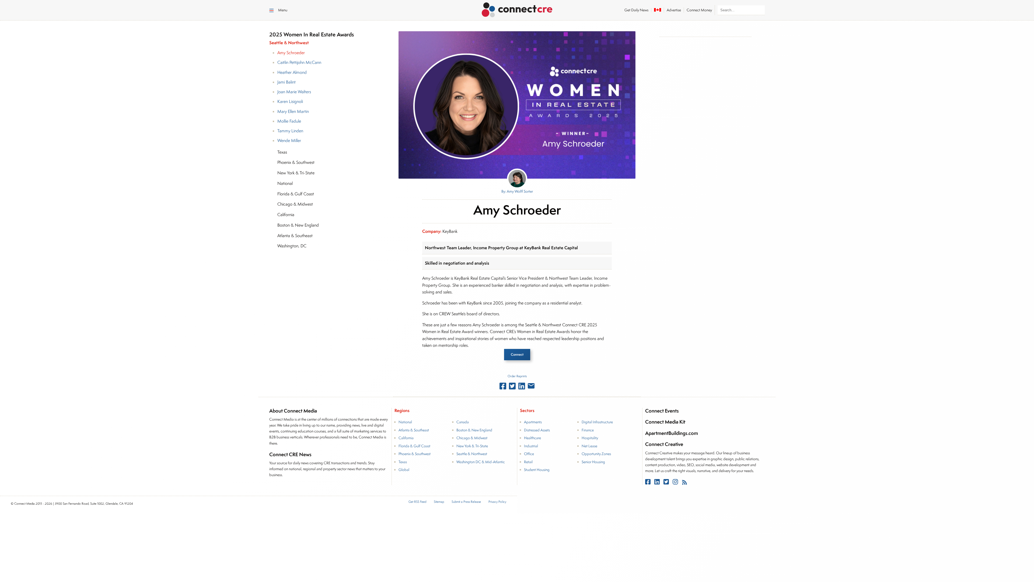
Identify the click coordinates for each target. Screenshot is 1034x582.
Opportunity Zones (596, 453)
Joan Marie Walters (294, 92)
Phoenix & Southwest (415, 453)
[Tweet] (512, 387)
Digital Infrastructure (597, 422)
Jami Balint (286, 82)
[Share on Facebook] (502, 387)
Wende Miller (289, 140)
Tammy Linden (290, 131)
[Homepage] (517, 9)
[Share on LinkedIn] (521, 387)
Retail (528, 461)
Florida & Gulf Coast (414, 446)
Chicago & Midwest (471, 437)
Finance (588, 430)
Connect (517, 354)
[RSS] (684, 483)
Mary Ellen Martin (293, 111)
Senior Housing (593, 461)
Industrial (531, 446)
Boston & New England (474, 430)
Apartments (533, 422)
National (405, 422)
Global (404, 469)
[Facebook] (648, 483)
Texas (403, 461)
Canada (462, 422)
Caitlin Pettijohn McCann (299, 62)
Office (529, 453)
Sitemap (439, 502)
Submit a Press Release (466, 502)
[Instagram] (676, 483)
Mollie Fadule (289, 121)
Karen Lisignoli (290, 101)
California (406, 437)
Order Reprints (517, 376)
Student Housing (537, 469)
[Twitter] (666, 483)
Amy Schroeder (291, 53)
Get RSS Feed (417, 502)
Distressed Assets (537, 430)
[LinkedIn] (657, 483)
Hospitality (590, 437)
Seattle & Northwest (471, 453)
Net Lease (589, 446)
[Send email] (531, 387)
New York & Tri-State (472, 446)
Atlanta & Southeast (414, 430)
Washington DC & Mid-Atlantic (480, 461)
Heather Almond (292, 72)
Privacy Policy (497, 502)
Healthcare (532, 437)
